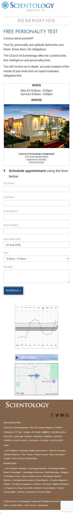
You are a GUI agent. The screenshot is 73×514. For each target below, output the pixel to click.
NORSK (28, 436)
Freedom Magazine (58, 480)
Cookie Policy (17, 505)
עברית (18, 432)
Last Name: (9, 197)
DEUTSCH (8, 436)
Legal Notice (43, 505)
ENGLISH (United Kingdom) (41, 428)
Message (8, 267)
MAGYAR (19, 436)
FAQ (24, 454)
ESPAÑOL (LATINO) (52, 436)
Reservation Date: (12, 239)
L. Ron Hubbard (10, 451)
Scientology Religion (56, 468)
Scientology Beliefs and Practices (33, 451)
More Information (57, 454)
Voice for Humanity (57, 451)
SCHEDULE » (13, 290)
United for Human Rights (44, 488)
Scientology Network (37, 468)
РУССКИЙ (36, 432)
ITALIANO (44, 440)
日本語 (27, 432)
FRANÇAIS (8, 432)
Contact (7, 458)
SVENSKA (37, 436)
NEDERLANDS (58, 432)
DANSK (58, 428)
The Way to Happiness (21, 484)
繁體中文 (46, 432)
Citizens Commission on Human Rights (34, 492)
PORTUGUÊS (56, 440)
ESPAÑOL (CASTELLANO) (15, 440)
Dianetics (23, 468)
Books (30, 454)
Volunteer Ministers (12, 454)
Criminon (37, 484)
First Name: (9, 183)
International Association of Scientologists (30, 480)
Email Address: (11, 211)
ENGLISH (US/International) (16, 428)
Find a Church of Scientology (24, 458)
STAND (7, 484)
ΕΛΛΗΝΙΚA (33, 440)
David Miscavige (52, 472)
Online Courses (41, 454)
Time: (6, 253)
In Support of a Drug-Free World (18, 488)
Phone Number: (11, 225)
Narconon (47, 484)
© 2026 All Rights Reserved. (32, 501)
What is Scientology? (12, 472)
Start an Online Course (31, 476)
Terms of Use (30, 505)
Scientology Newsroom (33, 472)
